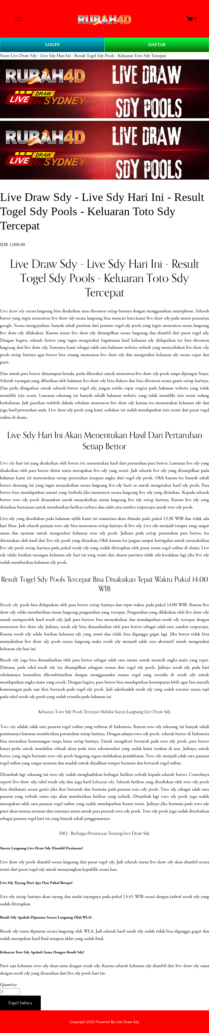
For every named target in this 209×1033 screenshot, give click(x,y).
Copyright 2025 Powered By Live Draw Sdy (104, 1022)
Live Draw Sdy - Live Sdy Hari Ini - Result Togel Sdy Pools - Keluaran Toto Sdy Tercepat (88, 56)
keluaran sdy (103, 782)
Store (4, 56)
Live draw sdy (12, 311)
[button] (20, 1003)
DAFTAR (157, 44)
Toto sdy (8, 727)
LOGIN (52, 44)
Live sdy (7, 463)
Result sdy (9, 605)
